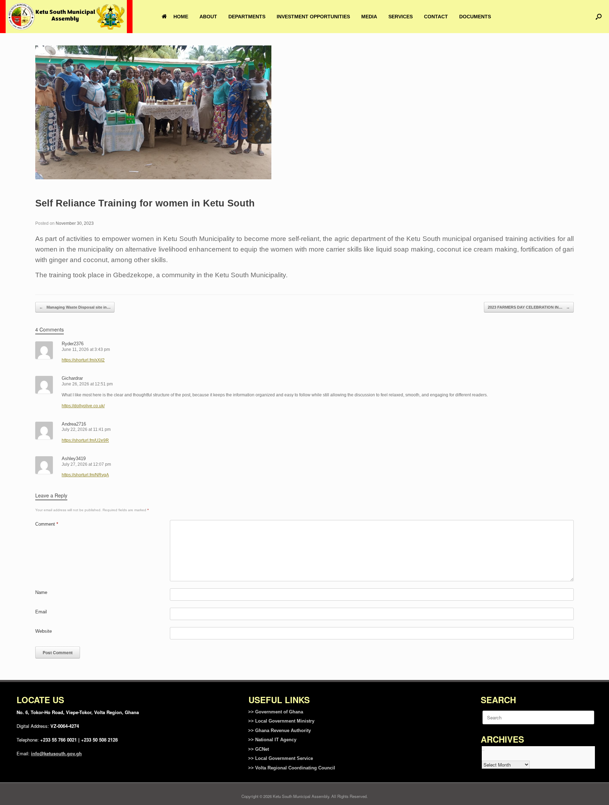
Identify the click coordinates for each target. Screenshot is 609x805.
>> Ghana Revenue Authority (279, 730)
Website (43, 631)
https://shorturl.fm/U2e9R (85, 440)
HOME (180, 16)
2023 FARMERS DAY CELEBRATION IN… (529, 307)
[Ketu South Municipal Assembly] (66, 16)
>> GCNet (258, 749)
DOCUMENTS (475, 16)
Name (41, 592)
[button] (598, 16)
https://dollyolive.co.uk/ (83, 405)
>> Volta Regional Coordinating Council (291, 767)
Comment (46, 524)
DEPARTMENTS (246, 16)
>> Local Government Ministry (281, 721)
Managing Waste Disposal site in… (75, 307)
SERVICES (400, 16)
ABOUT (208, 16)
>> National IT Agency (272, 739)
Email (41, 611)
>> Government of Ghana (275, 711)
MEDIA (369, 16)
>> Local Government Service (280, 758)
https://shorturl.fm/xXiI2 (83, 360)
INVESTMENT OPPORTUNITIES (313, 16)
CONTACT (436, 16)
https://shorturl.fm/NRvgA (85, 474)
